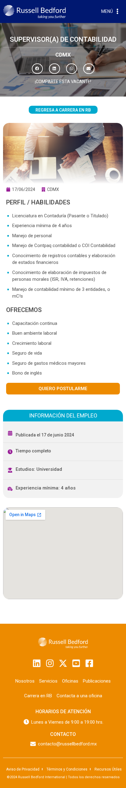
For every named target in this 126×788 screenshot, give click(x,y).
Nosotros (25, 681)
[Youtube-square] (76, 663)
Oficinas (70, 681)
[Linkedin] (36, 663)
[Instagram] (50, 663)
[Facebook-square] (89, 663)
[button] (37, 68)
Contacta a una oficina (79, 696)
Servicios (48, 681)
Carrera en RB (38, 696)
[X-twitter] (63, 663)
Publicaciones (97, 681)
